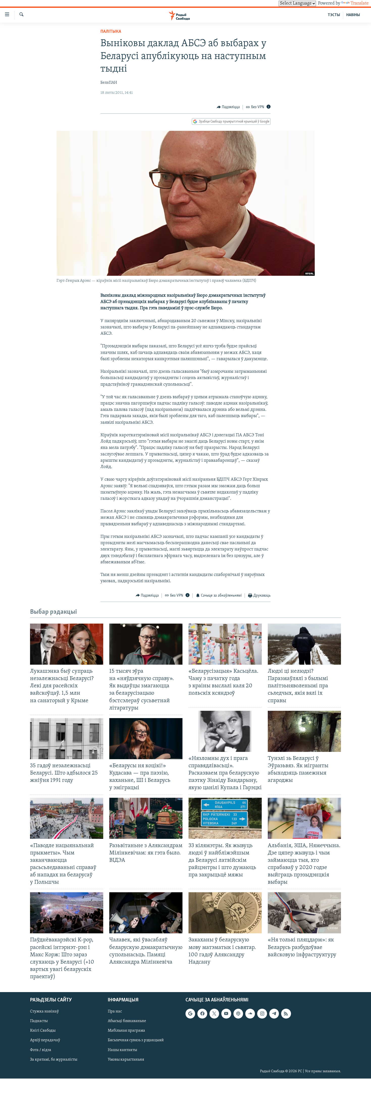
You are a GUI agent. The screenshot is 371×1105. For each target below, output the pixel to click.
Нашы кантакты (122, 1050)
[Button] (228, 107)
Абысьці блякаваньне (127, 1021)
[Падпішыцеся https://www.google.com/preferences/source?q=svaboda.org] (190, 1014)
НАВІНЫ (353, 15)
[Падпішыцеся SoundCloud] (250, 1014)
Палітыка (110, 31)
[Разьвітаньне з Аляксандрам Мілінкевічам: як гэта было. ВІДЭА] (145, 818)
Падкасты (39, 1021)
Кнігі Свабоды (43, 1031)
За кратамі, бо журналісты (53, 1060)
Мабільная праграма (126, 1031)
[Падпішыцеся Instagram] (262, 1014)
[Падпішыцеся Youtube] (226, 1014)
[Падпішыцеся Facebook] (202, 1014)
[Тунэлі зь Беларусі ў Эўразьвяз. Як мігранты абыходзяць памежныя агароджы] (304, 731)
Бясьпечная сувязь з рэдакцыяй (136, 1040)
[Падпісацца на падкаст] (238, 1014)
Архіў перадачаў (45, 1040)
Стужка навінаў (44, 1012)
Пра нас (115, 1012)
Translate (360, 3)
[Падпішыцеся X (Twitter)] (214, 1014)
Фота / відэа (40, 1050)
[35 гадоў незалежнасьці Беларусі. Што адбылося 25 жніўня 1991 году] (66, 738)
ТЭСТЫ (334, 15)
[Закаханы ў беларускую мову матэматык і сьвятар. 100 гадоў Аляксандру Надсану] (225, 912)
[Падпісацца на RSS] (286, 1014)
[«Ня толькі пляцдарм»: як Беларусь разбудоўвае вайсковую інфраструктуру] (304, 912)
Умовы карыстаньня (126, 1060)
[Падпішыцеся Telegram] (274, 1014)
